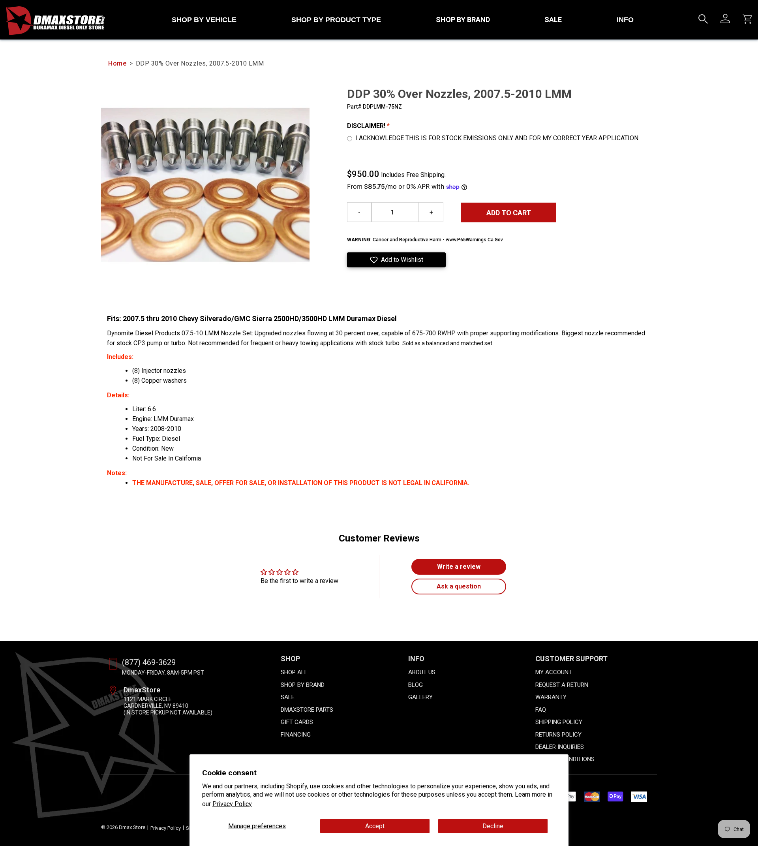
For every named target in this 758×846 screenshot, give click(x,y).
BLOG (415, 684)
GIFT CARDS (297, 722)
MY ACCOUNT (553, 672)
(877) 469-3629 (149, 662)
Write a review (458, 566)
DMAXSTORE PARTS (307, 709)
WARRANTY (551, 697)
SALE (553, 19)
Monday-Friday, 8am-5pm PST (163, 672)
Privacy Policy (232, 804)
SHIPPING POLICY (558, 722)
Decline (492, 826)
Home (117, 63)
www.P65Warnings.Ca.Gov (474, 240)
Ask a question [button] (459, 586)
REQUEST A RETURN (561, 684)
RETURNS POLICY (558, 734)
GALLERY (420, 697)
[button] (396, 259)
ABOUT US (421, 672)
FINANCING (296, 734)
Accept (375, 826)
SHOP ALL (294, 672)
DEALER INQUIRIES (559, 746)
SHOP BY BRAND (463, 19)
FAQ (540, 709)
